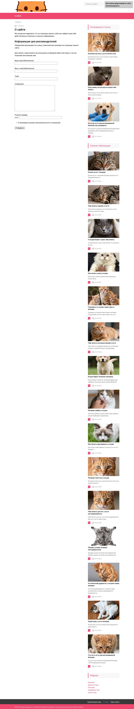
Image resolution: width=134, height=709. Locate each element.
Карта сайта (115, 702)
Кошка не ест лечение (96, 172)
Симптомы (92, 693)
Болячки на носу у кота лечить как (102, 54)
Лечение (91, 688)
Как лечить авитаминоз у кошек (101, 444)
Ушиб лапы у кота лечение (98, 621)
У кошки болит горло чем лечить (101, 240)
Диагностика (93, 685)
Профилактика (94, 690)
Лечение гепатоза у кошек (98, 478)
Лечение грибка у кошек (97, 410)
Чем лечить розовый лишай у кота (102, 343)
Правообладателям (94, 702)
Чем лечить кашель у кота (98, 206)
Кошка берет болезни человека (100, 377)
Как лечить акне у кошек (98, 273)
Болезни (91, 682)
